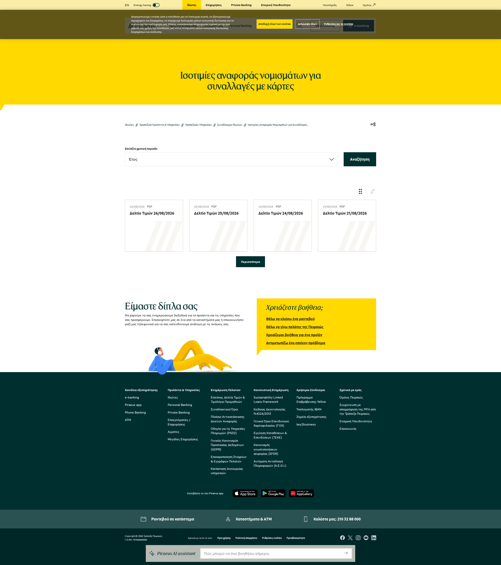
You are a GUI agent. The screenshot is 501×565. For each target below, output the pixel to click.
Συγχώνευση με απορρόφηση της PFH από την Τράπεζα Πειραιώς (358, 409)
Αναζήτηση (360, 159)
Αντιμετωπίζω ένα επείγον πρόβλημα (295, 342)
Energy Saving (142, 5)
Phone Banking (135, 412)
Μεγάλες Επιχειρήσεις (183, 439)
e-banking (132, 397)
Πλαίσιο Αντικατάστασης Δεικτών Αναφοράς (227, 419)
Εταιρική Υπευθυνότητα (356, 421)
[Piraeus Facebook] (342, 538)
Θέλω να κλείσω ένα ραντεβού (290, 318)
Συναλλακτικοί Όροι (224, 409)
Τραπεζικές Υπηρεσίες (198, 124)
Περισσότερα (250, 262)
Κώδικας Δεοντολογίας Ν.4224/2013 (269, 411)
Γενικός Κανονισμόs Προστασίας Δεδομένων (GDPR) (227, 444)
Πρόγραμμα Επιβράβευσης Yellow (311, 399)
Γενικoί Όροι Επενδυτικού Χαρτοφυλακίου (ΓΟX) (271, 423)
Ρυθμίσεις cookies (272, 538)
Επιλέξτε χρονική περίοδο (141, 148)
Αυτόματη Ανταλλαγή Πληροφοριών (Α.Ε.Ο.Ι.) (270, 463)
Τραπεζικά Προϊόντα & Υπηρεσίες (159, 124)
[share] (373, 124)
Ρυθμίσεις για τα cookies (338, 24)
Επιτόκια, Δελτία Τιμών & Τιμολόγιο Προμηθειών (228, 399)
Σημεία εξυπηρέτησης (311, 417)
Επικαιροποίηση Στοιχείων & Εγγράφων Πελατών (229, 459)
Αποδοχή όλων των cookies (275, 24)
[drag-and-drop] (360, 191)
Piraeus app (133, 405)
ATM (128, 420)
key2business (306, 424)
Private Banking (179, 412)
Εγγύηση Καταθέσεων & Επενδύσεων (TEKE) (270, 435)
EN (127, 5)
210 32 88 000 (349, 519)
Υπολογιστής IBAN (308, 409)
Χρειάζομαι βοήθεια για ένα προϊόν (294, 334)
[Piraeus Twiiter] (350, 538)
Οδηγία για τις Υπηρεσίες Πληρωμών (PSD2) (228, 430)
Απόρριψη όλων (307, 24)
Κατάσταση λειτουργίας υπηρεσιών (227, 471)
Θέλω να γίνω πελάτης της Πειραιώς (294, 326)
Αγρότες (173, 432)
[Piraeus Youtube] (366, 538)
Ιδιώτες (129, 124)
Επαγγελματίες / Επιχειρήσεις (179, 422)
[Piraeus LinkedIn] (373, 538)
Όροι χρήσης (224, 538)
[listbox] (231, 159)
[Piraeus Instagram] (358, 538)
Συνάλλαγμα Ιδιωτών (229, 124)
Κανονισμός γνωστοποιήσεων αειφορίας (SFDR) (266, 449)
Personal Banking (180, 405)
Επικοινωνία (348, 428)
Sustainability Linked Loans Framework (268, 399)
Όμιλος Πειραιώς (351, 397)
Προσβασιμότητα (296, 538)
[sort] (373, 191)
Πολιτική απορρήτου (246, 538)
